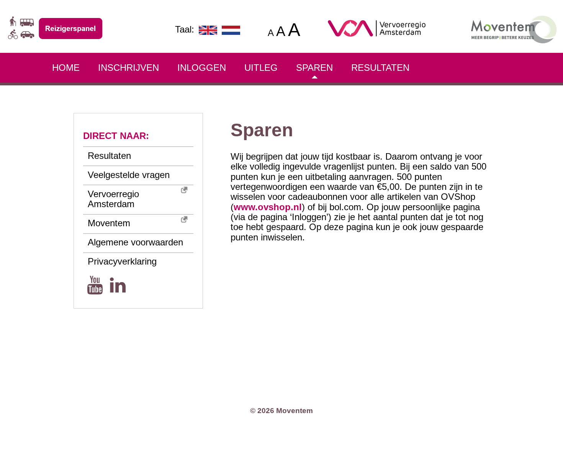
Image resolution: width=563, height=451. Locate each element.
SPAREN (314, 67)
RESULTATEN (380, 67)
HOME (66, 67)
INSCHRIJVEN (128, 67)
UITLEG (261, 67)
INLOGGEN (201, 67)
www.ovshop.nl (268, 207)
